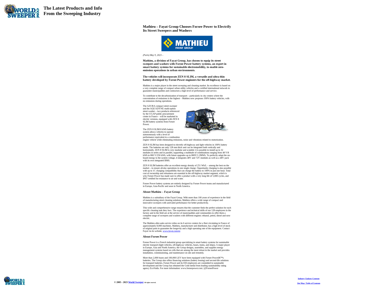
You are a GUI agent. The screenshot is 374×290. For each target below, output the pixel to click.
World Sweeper (136, 282)
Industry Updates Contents (309, 278)
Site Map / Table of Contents (308, 283)
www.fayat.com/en (171, 231)
